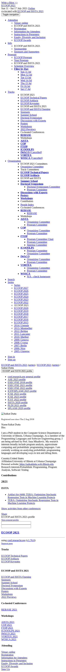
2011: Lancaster (22, 334)
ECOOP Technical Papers (34, 97)
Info (10, 43)
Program (12, 54)
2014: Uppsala (21, 325)
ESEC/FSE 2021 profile (20, 385)
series (31, 365)
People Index (27, 204)
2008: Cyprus (21, 342)
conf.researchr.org (16, 540)
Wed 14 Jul (26, 80)
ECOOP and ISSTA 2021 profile (17, 371)
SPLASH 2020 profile (19, 408)
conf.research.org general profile (24, 376)
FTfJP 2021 (7, 627)
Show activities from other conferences (21, 508)
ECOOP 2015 (21, 322)
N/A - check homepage (38, 276)
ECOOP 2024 (21, 296)
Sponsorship (20, 48)
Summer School (29, 115)
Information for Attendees (27, 31)
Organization (14, 161)
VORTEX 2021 (9, 636)
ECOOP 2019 (21, 311)
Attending (13, 20)
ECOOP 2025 (21, 293)
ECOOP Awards (22, 40)
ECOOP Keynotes (30, 103)
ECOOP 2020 (21, 308)
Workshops (26, 126)
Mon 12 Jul (26, 74)
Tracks (11, 92)
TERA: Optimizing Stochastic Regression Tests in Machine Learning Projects (33, 501)
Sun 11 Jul (26, 71)
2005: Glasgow (22, 351)
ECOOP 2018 (21, 314)
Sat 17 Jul (25, 89)
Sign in (11, 356)
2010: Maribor (21, 337)
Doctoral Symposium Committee (43, 186)
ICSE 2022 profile (17, 394)
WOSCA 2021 (8, 639)
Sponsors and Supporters (26, 51)
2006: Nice (19, 348)
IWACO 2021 (8, 633)
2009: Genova (21, 339)
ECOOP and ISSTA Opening (35, 109)
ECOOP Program (23, 57)
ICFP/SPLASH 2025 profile (22, 391)
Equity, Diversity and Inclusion (29, 37)
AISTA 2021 (7, 622)
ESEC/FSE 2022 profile (20, 388)
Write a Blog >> (9, 2)
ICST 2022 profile (17, 399)
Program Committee (37, 189)
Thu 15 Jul (26, 83)
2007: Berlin (20, 345)
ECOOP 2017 (21, 316)
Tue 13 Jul (26, 77)
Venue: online (21, 23)
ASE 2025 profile (17, 379)
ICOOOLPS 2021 (10, 630)
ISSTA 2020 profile (18, 402)
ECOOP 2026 (21, 291)
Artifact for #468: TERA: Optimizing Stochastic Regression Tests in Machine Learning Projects (32, 496)
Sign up (12, 359)
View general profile (10, 520)
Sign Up (5, 669)
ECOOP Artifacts (29, 100)
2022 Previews (28, 129)
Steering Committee (37, 245)
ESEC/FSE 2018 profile (20, 382)
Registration (20, 28)
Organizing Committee (32, 166)
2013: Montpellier (23, 328)
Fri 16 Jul (25, 86)
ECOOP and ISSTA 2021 (30, 11)
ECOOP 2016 (21, 319)
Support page (7, 543)
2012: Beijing (21, 331)
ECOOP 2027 (21, 288)
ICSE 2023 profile (17, 396)
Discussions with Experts (33, 120)
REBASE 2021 (9, 609)
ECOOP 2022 (21, 302)
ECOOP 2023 (21, 299)
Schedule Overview (24, 66)
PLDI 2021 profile (17, 405)
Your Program (21, 60)
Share (4, 514)
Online (31, 8)
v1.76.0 (31, 540)
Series (17, 285)
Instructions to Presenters (26, 34)
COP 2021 (6, 625)
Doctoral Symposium (31, 117)
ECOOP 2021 (44, 365)
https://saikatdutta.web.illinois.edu (36, 464)
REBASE (32, 213)
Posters (24, 123)
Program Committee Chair (40, 239)
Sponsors (25, 112)
